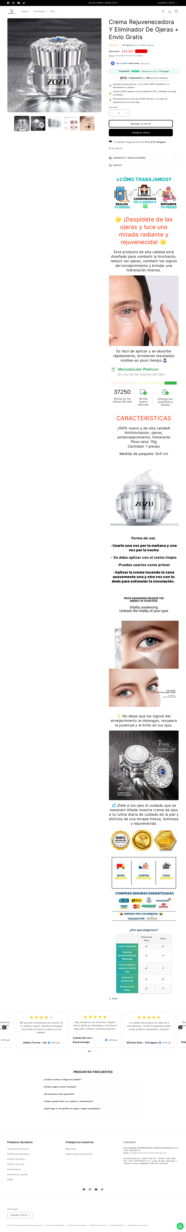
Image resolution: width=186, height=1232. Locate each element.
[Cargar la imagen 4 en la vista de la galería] (70, 123)
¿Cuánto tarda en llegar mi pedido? (63, 1079)
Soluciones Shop (22, 1225)
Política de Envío (15, 1164)
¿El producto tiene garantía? (59, 1094)
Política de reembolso (18, 1154)
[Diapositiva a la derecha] (98, 123)
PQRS (10, 1179)
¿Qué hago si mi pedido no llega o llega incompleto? (72, 1108)
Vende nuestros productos (78, 1154)
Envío (111, 55)
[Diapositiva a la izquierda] (10, 123)
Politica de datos (16, 1159)
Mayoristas (71, 1149)
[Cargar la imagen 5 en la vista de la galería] (87, 123)
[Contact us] (180, 1226)
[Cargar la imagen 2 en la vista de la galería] (38, 123)
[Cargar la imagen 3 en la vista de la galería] (54, 123)
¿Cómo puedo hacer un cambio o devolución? (68, 1101)
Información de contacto (137, 1225)
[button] (26, 11)
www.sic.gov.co (36, 1225)
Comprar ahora (141, 132)
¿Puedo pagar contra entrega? (60, 1087)
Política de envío (117, 1225)
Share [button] (115, 998)
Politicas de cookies (17, 1174)
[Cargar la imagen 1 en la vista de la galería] (21, 123)
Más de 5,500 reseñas (143, 45)
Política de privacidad (77, 1225)
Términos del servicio (18, 1149)
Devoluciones (14, 1169)
